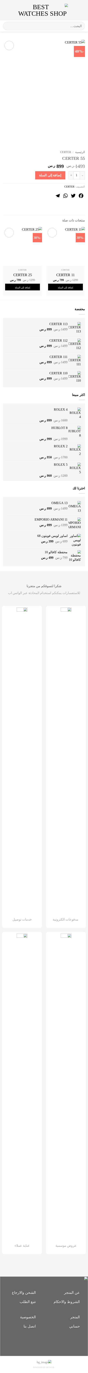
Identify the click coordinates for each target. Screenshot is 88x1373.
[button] (81, 10)
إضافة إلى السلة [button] (65, 287)
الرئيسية (80, 152)
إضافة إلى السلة (50, 175)
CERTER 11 (65, 275)
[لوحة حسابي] (12, 10)
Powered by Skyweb (43, 1367)
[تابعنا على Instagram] (44, 1341)
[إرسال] (8, 26)
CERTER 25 (22, 275)
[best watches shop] (42, 10)
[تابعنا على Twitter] (37, 1341)
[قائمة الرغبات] (73, 10)
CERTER (65, 152)
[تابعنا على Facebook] (51, 1341)
